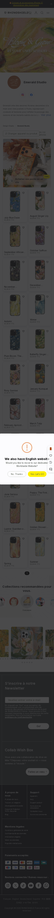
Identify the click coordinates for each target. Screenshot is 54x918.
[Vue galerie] (50, 448)
